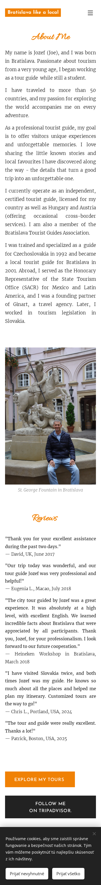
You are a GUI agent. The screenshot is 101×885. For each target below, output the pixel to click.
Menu (90, 12)
